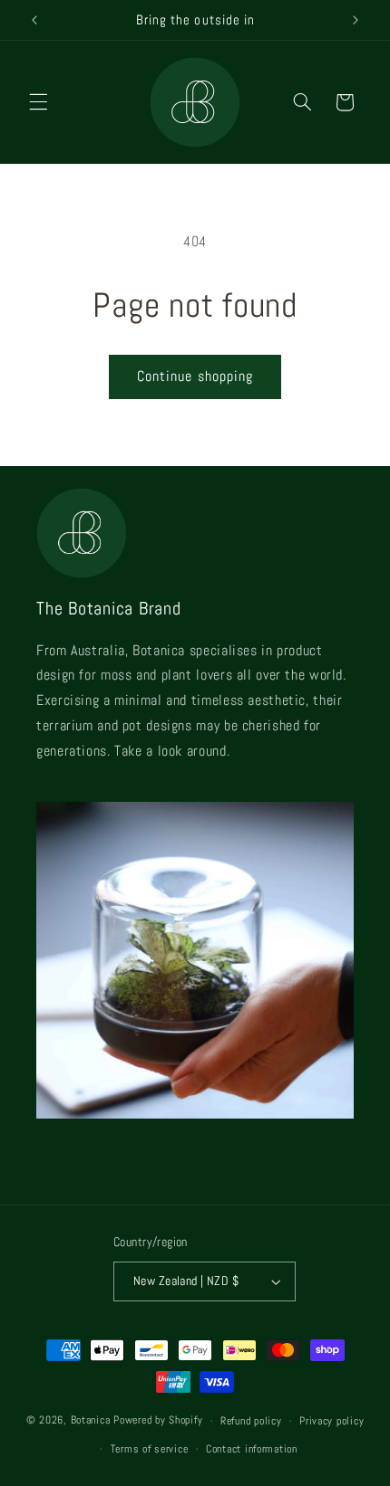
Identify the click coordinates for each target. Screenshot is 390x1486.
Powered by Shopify (157, 1421)
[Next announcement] (355, 20)
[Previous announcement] (34, 20)
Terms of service (150, 1449)
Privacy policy (331, 1421)
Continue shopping (195, 376)
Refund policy (251, 1421)
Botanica (91, 1421)
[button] (38, 102)
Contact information (251, 1449)
